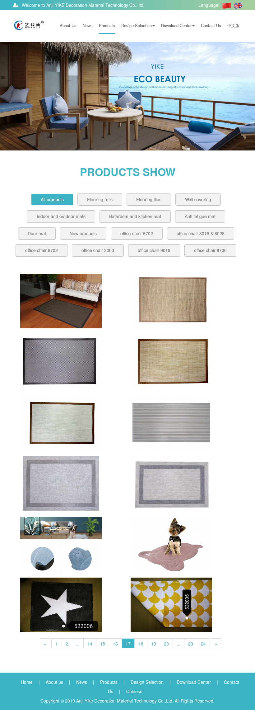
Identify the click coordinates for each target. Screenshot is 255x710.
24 (203, 644)
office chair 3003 (97, 250)
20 (166, 644)
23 (190, 644)
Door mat (37, 233)
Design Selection (136, 25)
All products (52, 199)
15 (102, 644)
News (88, 25)
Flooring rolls (100, 199)
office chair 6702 (136, 233)
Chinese (134, 691)
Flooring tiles (148, 199)
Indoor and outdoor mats (61, 216)
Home (27, 682)
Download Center (176, 25)
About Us (68, 25)
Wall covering (198, 199)
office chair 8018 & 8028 (201, 233)
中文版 (233, 25)
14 (89, 644)
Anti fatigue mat (200, 216)
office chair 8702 (41, 250)
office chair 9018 (154, 250)
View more (61, 301)
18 (140, 644)
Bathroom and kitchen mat (135, 216)
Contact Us (211, 25)
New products (83, 233)
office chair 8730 (210, 250)
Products (107, 25)
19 (153, 644)
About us (54, 682)
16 (115, 644)
